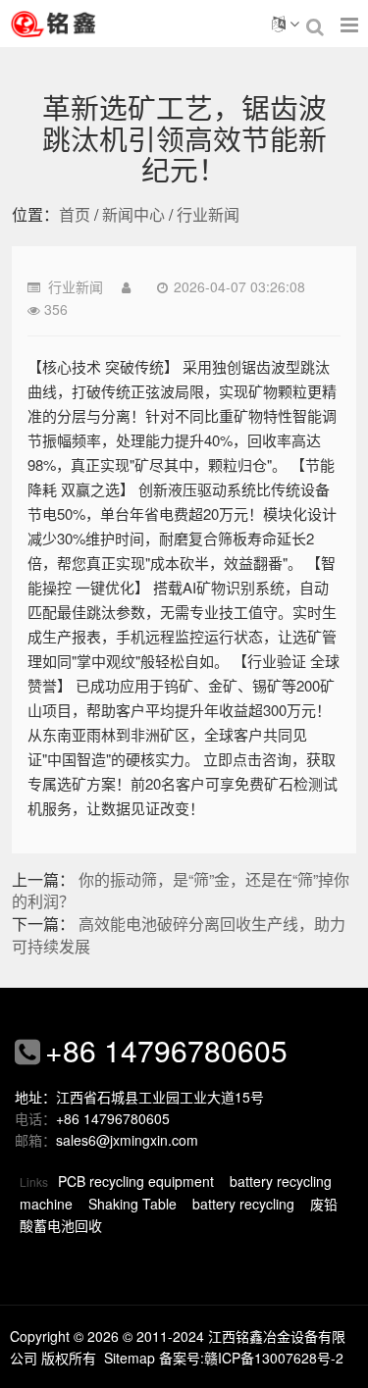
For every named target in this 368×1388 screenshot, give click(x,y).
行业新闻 (208, 214)
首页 (74, 214)
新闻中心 (133, 214)
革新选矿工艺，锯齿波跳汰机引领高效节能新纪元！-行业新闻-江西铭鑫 (78, 23)
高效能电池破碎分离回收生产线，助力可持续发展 (178, 934)
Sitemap (129, 1357)
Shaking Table (132, 1203)
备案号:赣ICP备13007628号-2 (251, 1357)
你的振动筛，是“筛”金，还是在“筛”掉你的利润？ (180, 890)
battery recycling (243, 1203)
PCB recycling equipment (136, 1181)
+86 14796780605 (166, 1050)
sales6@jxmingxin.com (127, 1140)
